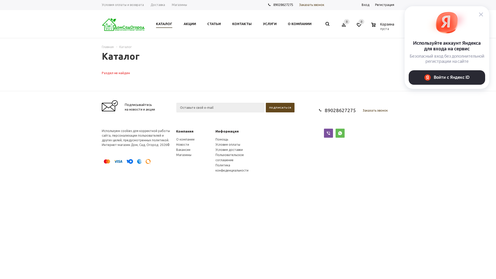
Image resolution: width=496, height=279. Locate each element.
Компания (184, 131)
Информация (227, 131)
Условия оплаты (227, 144)
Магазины (183, 155)
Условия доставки (229, 149)
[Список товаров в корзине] (383, 28)
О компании (185, 139)
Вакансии (183, 149)
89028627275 (283, 4)
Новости (182, 144)
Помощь (221, 139)
